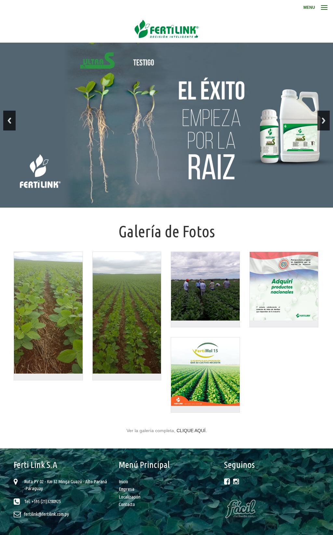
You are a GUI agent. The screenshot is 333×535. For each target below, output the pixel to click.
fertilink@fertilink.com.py (46, 514)
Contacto (127, 504)
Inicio (123, 481)
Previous (9, 120)
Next (323, 120)
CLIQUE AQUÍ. (192, 430)
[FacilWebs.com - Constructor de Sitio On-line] (271, 509)
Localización (129, 497)
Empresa (126, 489)
